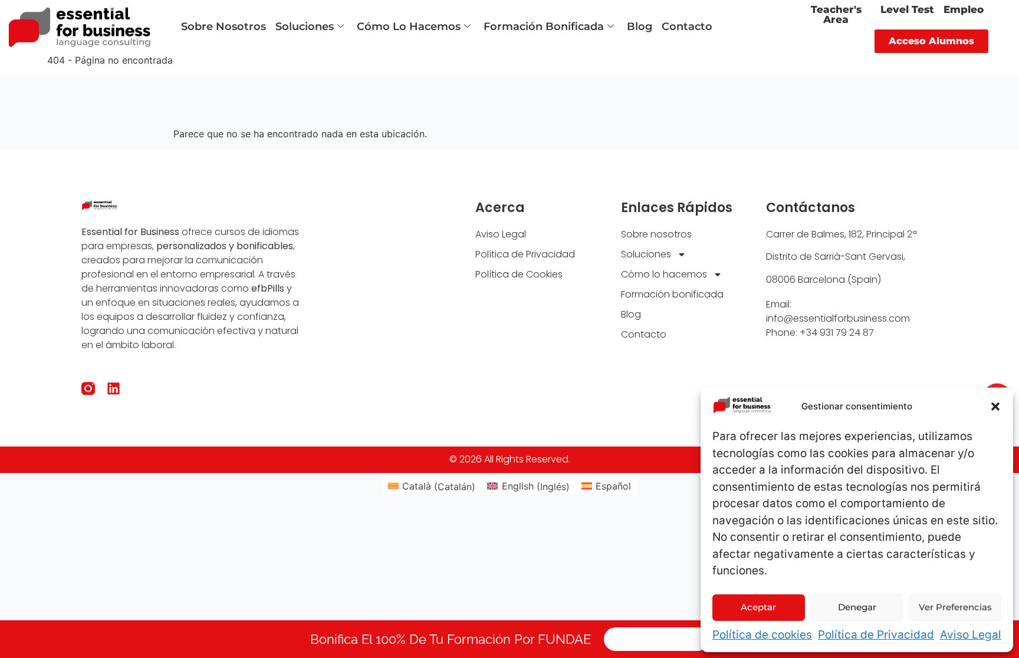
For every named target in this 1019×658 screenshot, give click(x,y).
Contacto (687, 26)
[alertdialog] (509, 639)
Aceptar (758, 607)
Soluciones (304, 26)
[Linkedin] (113, 388)
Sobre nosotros (223, 26)
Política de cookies (762, 635)
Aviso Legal (970, 635)
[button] (995, 406)
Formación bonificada (544, 26)
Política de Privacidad (876, 635)
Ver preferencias (955, 607)
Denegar (857, 607)
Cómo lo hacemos (409, 26)
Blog (639, 26)
